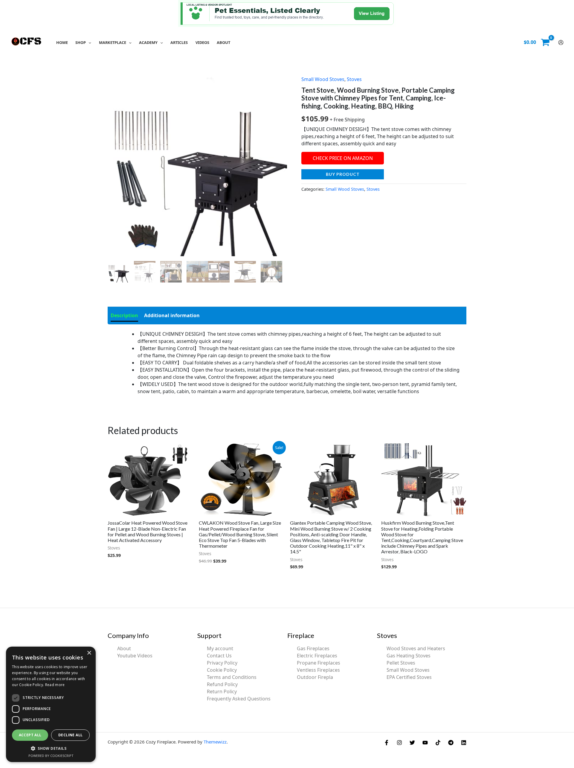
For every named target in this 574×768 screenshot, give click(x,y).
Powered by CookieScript (51, 755)
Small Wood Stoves (322, 79)
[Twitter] (412, 742)
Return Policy (222, 691)
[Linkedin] (463, 742)
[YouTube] (425, 742)
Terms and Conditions (232, 677)
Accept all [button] (30, 735)
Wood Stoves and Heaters (416, 648)
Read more (55, 684)
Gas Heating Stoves (408, 655)
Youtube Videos (134, 655)
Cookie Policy (222, 670)
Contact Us (219, 655)
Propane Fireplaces (318, 662)
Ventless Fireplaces (318, 670)
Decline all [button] (70, 735)
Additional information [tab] (172, 315)
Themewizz (215, 742)
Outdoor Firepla (315, 677)
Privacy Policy (222, 662)
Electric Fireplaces (317, 655)
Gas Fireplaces (313, 648)
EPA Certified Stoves (409, 677)
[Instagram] (399, 742)
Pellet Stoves (401, 662)
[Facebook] (386, 742)
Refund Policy (222, 684)
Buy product (343, 174)
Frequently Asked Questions (239, 698)
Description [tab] (124, 315)
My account (220, 648)
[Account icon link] (561, 42)
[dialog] (51, 704)
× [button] (89, 653)
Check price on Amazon (343, 158)
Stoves (354, 79)
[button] (88, 42)
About (124, 648)
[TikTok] (438, 742)
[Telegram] (451, 742)
